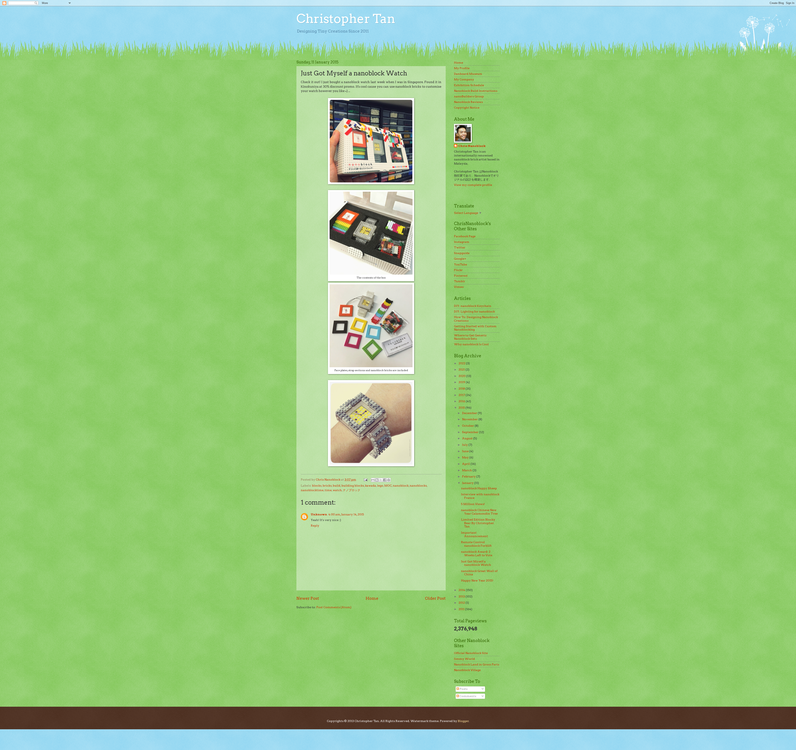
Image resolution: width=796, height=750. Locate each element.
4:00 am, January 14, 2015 (346, 514)
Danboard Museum (468, 73)
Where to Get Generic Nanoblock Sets (470, 337)
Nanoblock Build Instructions (475, 90)
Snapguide (462, 253)
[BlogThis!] (377, 480)
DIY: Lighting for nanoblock (474, 311)
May (465, 457)
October (468, 425)
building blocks (352, 485)
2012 (462, 602)
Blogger (463, 721)
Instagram (461, 242)
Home (372, 598)
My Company (464, 79)
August (467, 438)
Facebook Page (465, 236)
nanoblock (401, 485)
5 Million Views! (473, 504)
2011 (462, 609)
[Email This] (373, 480)
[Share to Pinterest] (389, 480)
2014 (462, 590)
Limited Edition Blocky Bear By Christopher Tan (478, 523)
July (465, 444)
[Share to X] (381, 480)
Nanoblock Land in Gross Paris (476, 664)
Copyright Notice (466, 107)
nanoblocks (418, 485)
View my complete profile (473, 185)
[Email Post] (365, 479)
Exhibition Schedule (469, 85)
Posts (463, 689)
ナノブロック (351, 490)
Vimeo (459, 286)
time (328, 490)
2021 (462, 369)
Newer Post (307, 598)
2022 (462, 363)
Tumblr (459, 281)
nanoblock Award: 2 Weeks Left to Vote (476, 553)
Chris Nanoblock (472, 146)
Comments (467, 696)
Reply (315, 525)
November (470, 419)
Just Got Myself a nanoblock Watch (476, 563)
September (470, 432)
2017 (462, 395)
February (469, 476)
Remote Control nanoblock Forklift (476, 543)
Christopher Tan (345, 18)
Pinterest (461, 275)
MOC (388, 485)
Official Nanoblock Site (471, 653)
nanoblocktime (312, 490)
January (468, 483)
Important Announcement (474, 534)
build (336, 485)
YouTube (460, 264)
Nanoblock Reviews (468, 102)
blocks (317, 485)
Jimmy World (464, 658)
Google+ (460, 258)
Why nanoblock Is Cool (471, 344)
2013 (462, 596)
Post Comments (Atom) (333, 607)
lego (380, 485)
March (467, 470)
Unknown (319, 514)
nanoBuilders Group (469, 96)
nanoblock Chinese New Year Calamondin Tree (479, 511)
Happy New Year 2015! (477, 580)
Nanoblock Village (467, 670)
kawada (370, 485)
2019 (462, 382)
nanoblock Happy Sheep (479, 488)
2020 (462, 376)
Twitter (459, 247)
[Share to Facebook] (385, 480)
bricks (327, 485)
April (466, 463)
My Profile (462, 68)
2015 (462, 407)
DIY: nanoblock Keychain (472, 306)
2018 (462, 388)
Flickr (458, 270)
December (470, 413)
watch (337, 490)
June (465, 451)
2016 (462, 401)
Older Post (435, 598)
